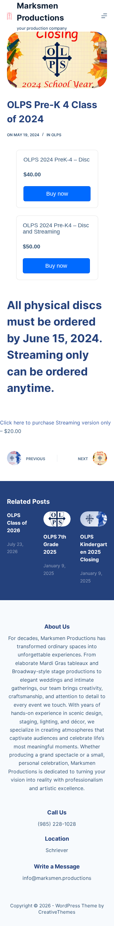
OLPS (56, 134)
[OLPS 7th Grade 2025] (57, 519)
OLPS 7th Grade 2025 (54, 544)
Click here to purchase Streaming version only (55, 422)
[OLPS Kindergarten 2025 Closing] (93, 519)
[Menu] (104, 16)
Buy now (57, 194)
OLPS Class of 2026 (17, 522)
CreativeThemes (56, 912)
